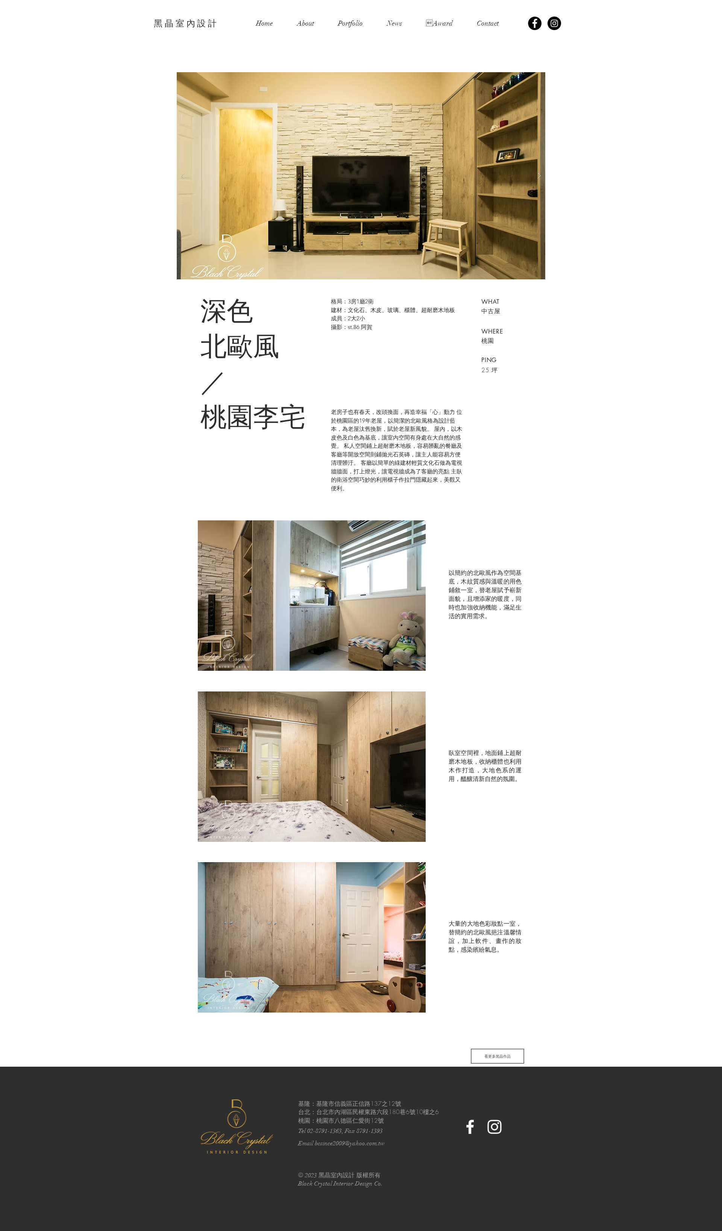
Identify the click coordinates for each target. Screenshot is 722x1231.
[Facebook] (535, 23)
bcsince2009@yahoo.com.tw (350, 1143)
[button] (361, 175)
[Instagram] (554, 23)
